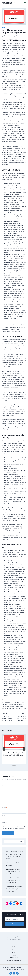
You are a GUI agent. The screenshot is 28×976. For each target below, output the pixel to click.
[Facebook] (10, 973)
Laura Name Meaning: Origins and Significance (7, 717)
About (14, 952)
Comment (5, 786)
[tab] (12, 765)
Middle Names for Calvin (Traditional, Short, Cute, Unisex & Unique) (13, 871)
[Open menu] (24, 3)
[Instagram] (17, 973)
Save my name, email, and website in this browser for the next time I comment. (14, 827)
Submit (14, 924)
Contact (14, 955)
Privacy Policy (14, 957)
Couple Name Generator (14, 960)
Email (4, 815)
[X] (14, 973)
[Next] (24, 749)
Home (14, 950)
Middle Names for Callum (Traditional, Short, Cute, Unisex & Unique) (13, 880)
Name (4, 808)
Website (4, 822)
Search (21, 841)
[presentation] (14, 742)
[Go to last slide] (4, 749)
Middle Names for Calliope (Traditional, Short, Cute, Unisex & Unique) (14, 889)
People (4, 27)
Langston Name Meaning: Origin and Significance (21, 717)
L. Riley (5, 36)
